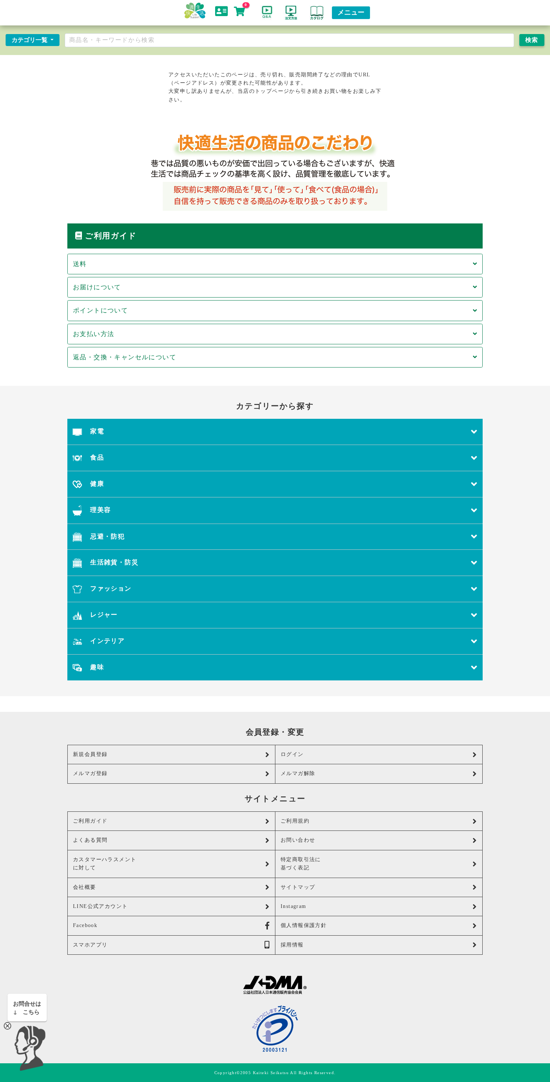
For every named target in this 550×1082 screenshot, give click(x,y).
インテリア (106, 640)
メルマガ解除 (298, 773)
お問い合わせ (298, 840)
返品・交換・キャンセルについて (124, 357)
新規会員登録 (90, 754)
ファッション (110, 588)
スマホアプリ (90, 945)
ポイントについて (100, 310)
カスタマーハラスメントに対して (104, 864)
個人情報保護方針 (304, 925)
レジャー (103, 614)
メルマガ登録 (90, 773)
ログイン (292, 754)
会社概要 (84, 887)
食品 (96, 457)
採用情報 (292, 945)
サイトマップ (298, 887)
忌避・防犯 (106, 536)
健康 (96, 483)
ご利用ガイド (90, 821)
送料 (80, 264)
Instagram (293, 906)
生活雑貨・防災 (113, 562)
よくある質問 (90, 840)
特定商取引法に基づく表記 (301, 864)
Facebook (85, 925)
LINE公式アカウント (100, 906)
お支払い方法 (93, 334)
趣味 (96, 667)
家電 (96, 431)
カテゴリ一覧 (30, 40)
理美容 (99, 509)
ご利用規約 (295, 821)
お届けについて (97, 287)
